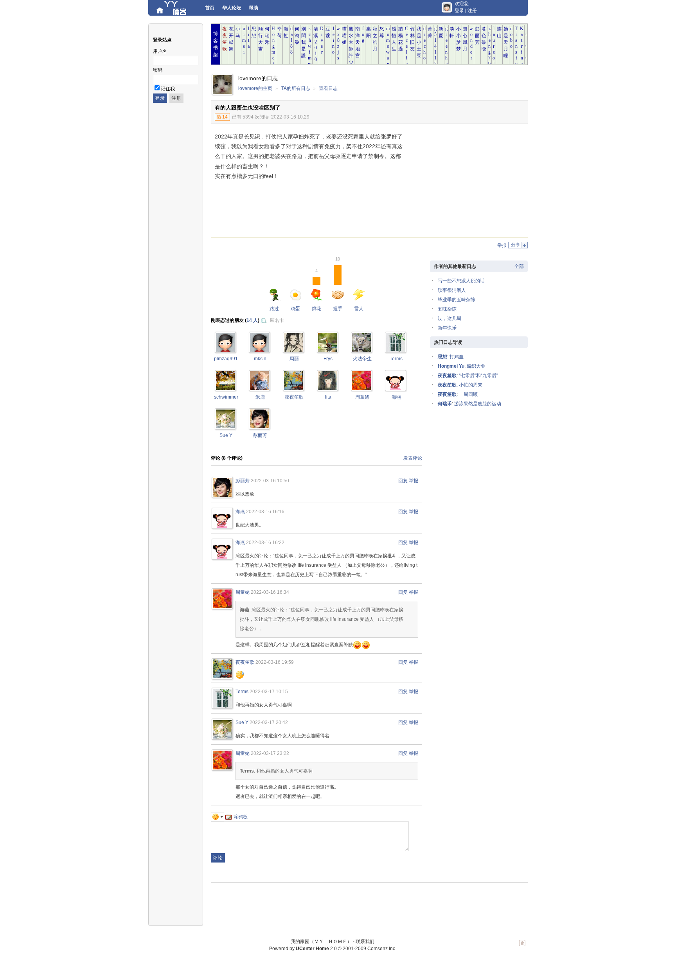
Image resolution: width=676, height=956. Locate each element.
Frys (328, 358)
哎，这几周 (449, 318)
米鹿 (260, 397)
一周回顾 (468, 394)
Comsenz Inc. (381, 948)
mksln (260, 358)
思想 (442, 356)
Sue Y (225, 435)
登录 (459, 10)
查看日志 (328, 88)
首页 (209, 8)
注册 (472, 10)
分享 (515, 245)
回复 (403, 480)
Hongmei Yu (451, 366)
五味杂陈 (447, 309)
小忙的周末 (470, 385)
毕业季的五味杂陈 (456, 299)
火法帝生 (362, 358)
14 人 (252, 320)
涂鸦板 (241, 816)
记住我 (168, 89)
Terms (396, 358)
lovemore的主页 (255, 88)
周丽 (294, 358)
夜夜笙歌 (294, 397)
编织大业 (476, 366)
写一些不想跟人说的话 (461, 281)
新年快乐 (447, 328)
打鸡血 (456, 356)
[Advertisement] (463, 183)
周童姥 (362, 397)
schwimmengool (231, 397)
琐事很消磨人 (452, 290)
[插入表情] (217, 816)
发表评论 (412, 458)
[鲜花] (259, 350)
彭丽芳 (260, 435)
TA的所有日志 (295, 88)
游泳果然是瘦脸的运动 (477, 403)
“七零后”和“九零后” (478, 375)
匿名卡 (277, 320)
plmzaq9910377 (231, 358)
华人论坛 (231, 8)
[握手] (225, 350)
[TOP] (522, 947)
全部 (519, 266)
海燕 (396, 397)
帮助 (253, 8)
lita (328, 397)
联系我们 (365, 941)
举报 (502, 245)
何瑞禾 (445, 403)
